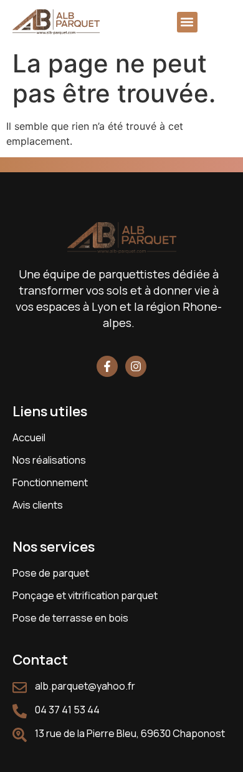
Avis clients (37, 505)
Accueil (28, 437)
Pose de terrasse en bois (70, 618)
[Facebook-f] (107, 366)
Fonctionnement (50, 482)
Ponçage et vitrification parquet (85, 595)
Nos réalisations (49, 460)
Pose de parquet (50, 573)
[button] (187, 22)
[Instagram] (135, 366)
